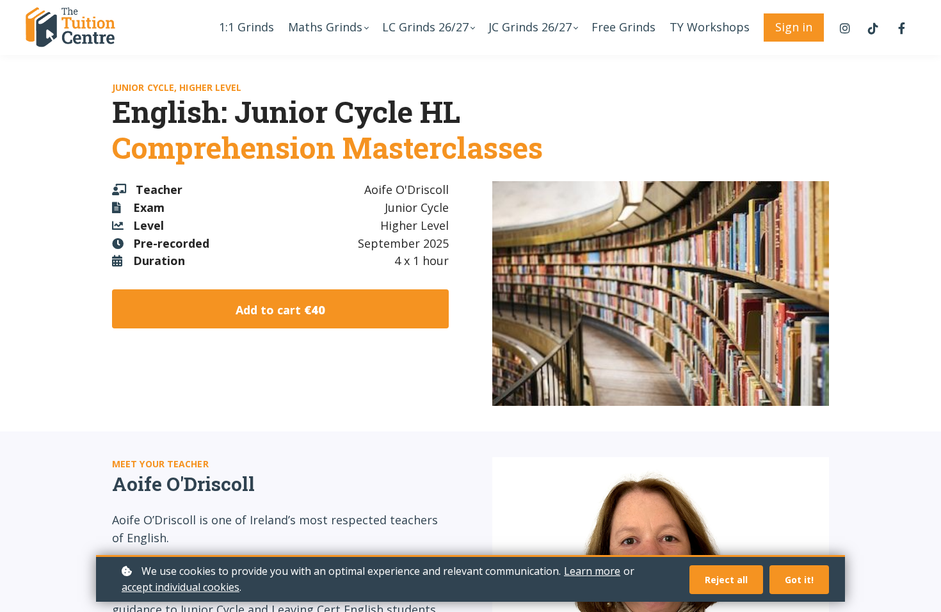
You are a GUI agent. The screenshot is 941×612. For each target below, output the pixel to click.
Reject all (726, 580)
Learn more (592, 571)
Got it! (799, 580)
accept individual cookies (180, 587)
